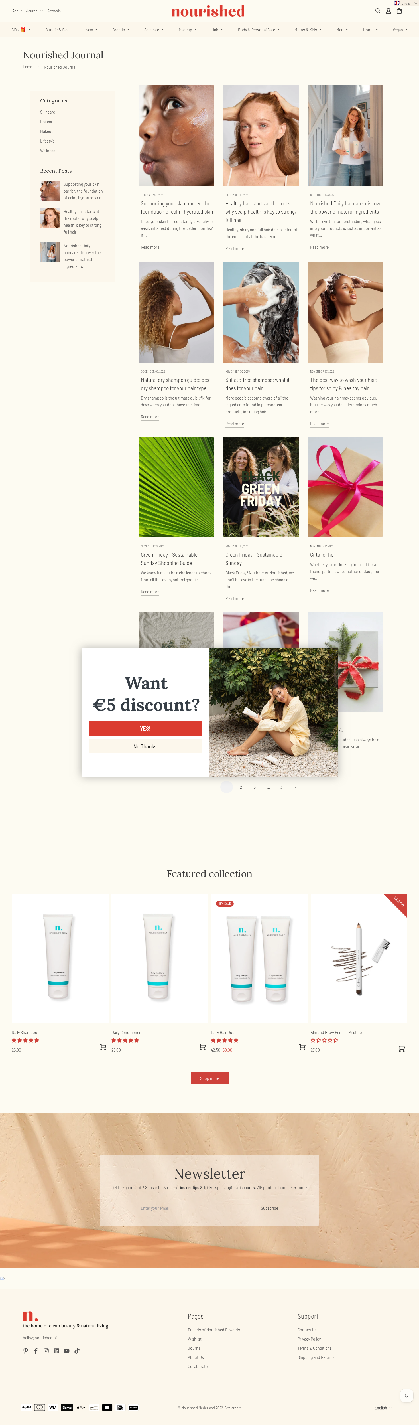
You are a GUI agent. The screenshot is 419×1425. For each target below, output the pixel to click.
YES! (145, 728)
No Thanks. (145, 746)
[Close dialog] (330, 656)
